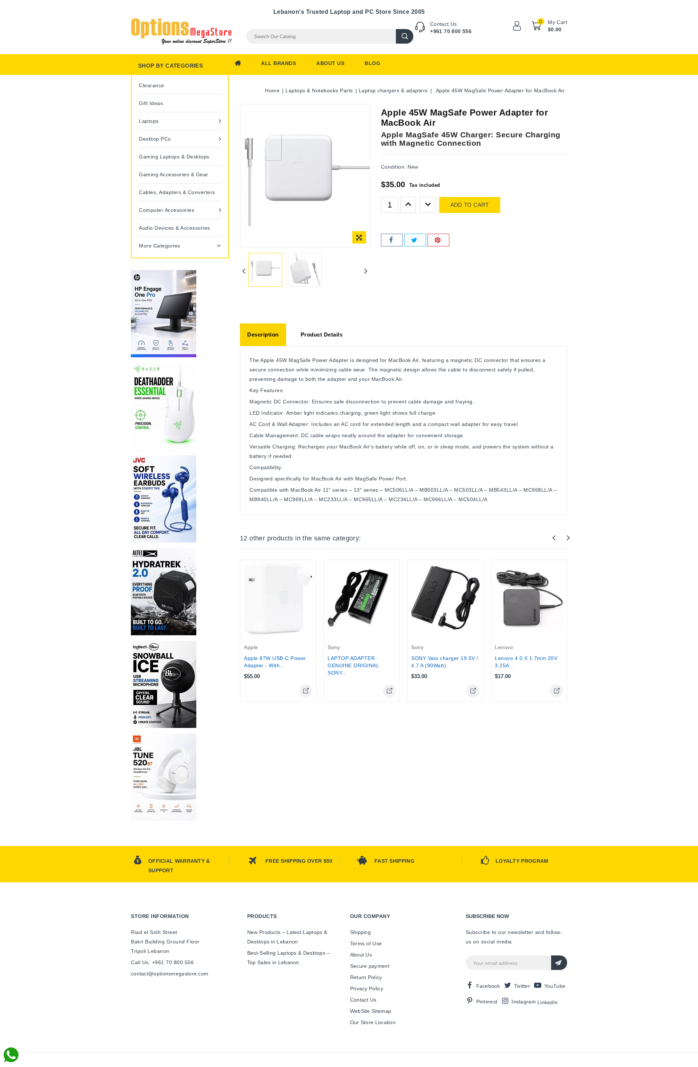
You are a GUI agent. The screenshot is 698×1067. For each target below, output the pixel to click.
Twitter (522, 986)
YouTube (554, 986)
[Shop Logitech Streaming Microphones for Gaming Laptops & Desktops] (163, 684)
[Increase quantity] (408, 205)
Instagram (524, 1001)
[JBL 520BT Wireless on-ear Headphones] (163, 777)
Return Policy (366, 977)
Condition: (393, 167)
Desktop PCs (155, 139)
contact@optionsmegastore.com (169, 974)
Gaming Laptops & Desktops (174, 157)
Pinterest (487, 1001)
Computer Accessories (166, 210)
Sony (334, 647)
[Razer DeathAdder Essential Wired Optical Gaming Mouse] (163, 406)
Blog (372, 63)
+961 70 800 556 (451, 31)
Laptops (149, 121)
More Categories (159, 246)
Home (242, 65)
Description (263, 334)
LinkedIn (547, 1002)
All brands (278, 63)
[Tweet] (415, 240)
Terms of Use (366, 943)
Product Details (322, 334)
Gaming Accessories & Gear (173, 174)
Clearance (151, 85)
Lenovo (504, 647)
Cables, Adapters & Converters (177, 192)
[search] (404, 36)
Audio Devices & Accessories (174, 228)
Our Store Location (373, 1022)
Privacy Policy (366, 988)
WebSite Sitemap (371, 1011)
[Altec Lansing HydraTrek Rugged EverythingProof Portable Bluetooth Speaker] (163, 591)
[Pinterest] (438, 240)
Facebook (488, 986)
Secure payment (369, 966)
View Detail (305, 690)
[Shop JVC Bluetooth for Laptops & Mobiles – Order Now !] (163, 499)
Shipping (360, 932)
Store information (160, 916)
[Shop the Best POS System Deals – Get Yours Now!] (163, 313)
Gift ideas (151, 103)
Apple (251, 647)
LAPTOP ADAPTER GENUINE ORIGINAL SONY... (353, 665)
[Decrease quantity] (428, 205)
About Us (330, 63)
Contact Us (363, 1000)
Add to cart (469, 205)
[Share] (391, 240)
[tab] (263, 334)
